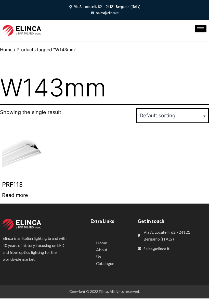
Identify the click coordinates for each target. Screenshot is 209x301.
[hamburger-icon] (200, 28)
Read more (15, 195)
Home (6, 49)
